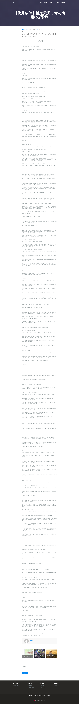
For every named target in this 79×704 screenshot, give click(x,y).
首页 (41, 2)
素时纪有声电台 (16, 685)
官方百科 (42, 685)
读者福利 (58, 2)
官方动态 (45, 2)
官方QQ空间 (43, 687)
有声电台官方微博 (31, 687)
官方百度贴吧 (30, 689)
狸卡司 (55, 685)
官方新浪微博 (30, 685)
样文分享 (51, 2)
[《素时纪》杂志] (13, 2)
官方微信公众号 (30, 690)
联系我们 (42, 689)
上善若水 (34, 29)
